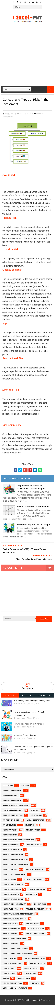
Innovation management (13, 810)
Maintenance (36, 815)
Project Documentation (13, 884)
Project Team (30, 973)
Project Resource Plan (35, 958)
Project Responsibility (13, 963)
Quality (6, 978)
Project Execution (11, 894)
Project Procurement (35, 934)
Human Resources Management (16, 805)
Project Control (10, 869)
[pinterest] (40, 2)
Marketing (29, 825)
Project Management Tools (15, 919)
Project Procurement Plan (14, 939)
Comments (45, 695)
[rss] (29, 2)
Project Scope (9, 968)
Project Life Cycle (10, 909)
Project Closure (34, 845)
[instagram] (25, 2)
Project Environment (12, 889)
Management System (36, 820)
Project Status (9, 973)
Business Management (12, 790)
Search (44, 619)
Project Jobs (40, 904)
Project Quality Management (15, 949)
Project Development (33, 879)
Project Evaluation (37, 889)
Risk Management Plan (12, 983)
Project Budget (33, 830)
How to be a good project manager (29, 724)
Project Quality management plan (17, 953)
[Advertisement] (27, 58)
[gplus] (21, 2)
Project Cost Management (14, 874)
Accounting (8, 785)
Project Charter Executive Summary (18, 840)
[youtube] (37, 2)
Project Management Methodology (18, 914)
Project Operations (11, 929)
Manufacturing (9, 825)
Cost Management (10, 795)
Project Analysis (10, 830)
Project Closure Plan (12, 850)
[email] (33, 2)
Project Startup (31, 968)
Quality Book (27, 688)
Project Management (35, 909)
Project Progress (10, 944)
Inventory (35, 810)
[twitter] (13, 2)
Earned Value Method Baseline (33, 506)
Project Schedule (38, 963)
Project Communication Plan (15, 860)
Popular (27, 695)
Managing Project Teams (25, 735)
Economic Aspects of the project (34, 524)
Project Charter (10, 835)
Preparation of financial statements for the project (31, 487)
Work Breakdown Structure (15, 988)
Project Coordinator (35, 869)
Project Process (10, 934)
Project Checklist (11, 845)
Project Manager (10, 924)
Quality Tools (24, 978)
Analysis (25, 785)
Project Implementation (13, 899)
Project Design (9, 879)
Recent (9, 695)
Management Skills (11, 820)
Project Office (32, 924)
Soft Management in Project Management (32, 700)
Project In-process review (14, 904)
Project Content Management (16, 865)
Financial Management (12, 800)
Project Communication (13, 855)
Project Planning (36, 929)
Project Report (9, 958)
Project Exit (31, 894)
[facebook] (17, 2)
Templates (34, 983)
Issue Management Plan (13, 815)
